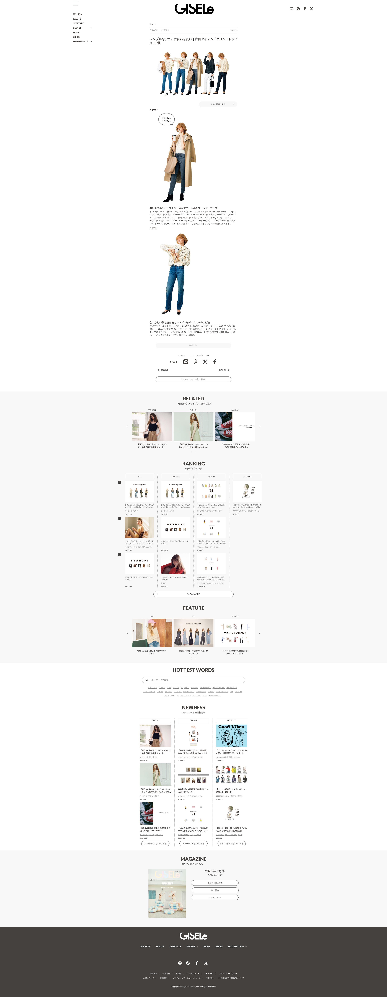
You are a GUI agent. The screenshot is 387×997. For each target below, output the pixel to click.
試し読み (215, 890)
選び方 (204, 695)
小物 (231, 691)
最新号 (178, 973)
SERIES (76, 37)
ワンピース (178, 691)
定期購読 (163, 978)
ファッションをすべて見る (155, 844)
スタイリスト (152, 688)
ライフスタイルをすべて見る (231, 844)
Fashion (153, 24)
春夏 (208, 355)
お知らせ (166, 973)
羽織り (173, 695)
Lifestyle (231, 720)
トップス (200, 355)
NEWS (76, 32)
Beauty (193, 720)
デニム (191, 355)
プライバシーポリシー (228, 973)
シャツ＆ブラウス (149, 691)
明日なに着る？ (205, 688)
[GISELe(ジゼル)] (193, 936)
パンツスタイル (185, 695)
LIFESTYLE (78, 23)
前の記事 (154, 30)
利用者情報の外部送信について (231, 978)
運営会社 (153, 973)
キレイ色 (176, 688)
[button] (192, 452)
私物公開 (160, 691)
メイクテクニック (222, 691)
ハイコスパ (196, 695)
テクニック (168, 691)
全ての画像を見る (218, 104)
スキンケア (238, 691)
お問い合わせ (148, 978)
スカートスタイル (219, 688)
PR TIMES (209, 973)
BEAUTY (77, 19)
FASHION (77, 14)
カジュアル (181, 355)
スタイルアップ (231, 688)
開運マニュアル (188, 691)
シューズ (211, 691)
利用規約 (209, 978)
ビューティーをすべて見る (193, 844)
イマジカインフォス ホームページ (186, 978)
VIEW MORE (193, 594)
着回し (186, 688)
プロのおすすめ (201, 691)
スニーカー (194, 688)
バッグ (166, 695)
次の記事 (164, 30)
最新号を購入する (215, 883)
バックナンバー (215, 897)
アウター (162, 688)
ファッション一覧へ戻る (193, 379)
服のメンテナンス (215, 695)
